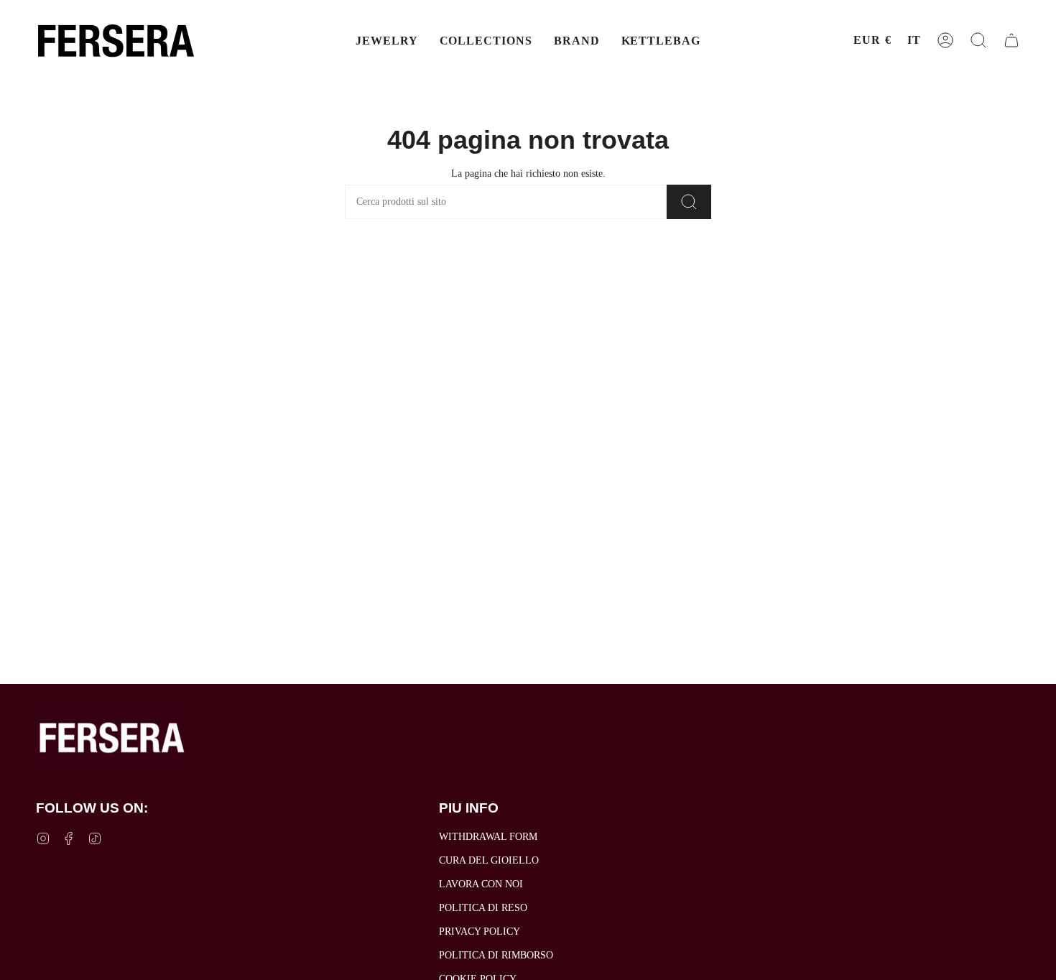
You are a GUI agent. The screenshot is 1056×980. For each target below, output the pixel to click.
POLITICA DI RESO (483, 907)
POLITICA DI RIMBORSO (496, 955)
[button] (387, 40)
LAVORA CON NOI (481, 884)
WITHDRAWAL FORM (488, 836)
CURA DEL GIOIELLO (489, 860)
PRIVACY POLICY (479, 931)
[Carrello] (1011, 40)
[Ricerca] (689, 202)
